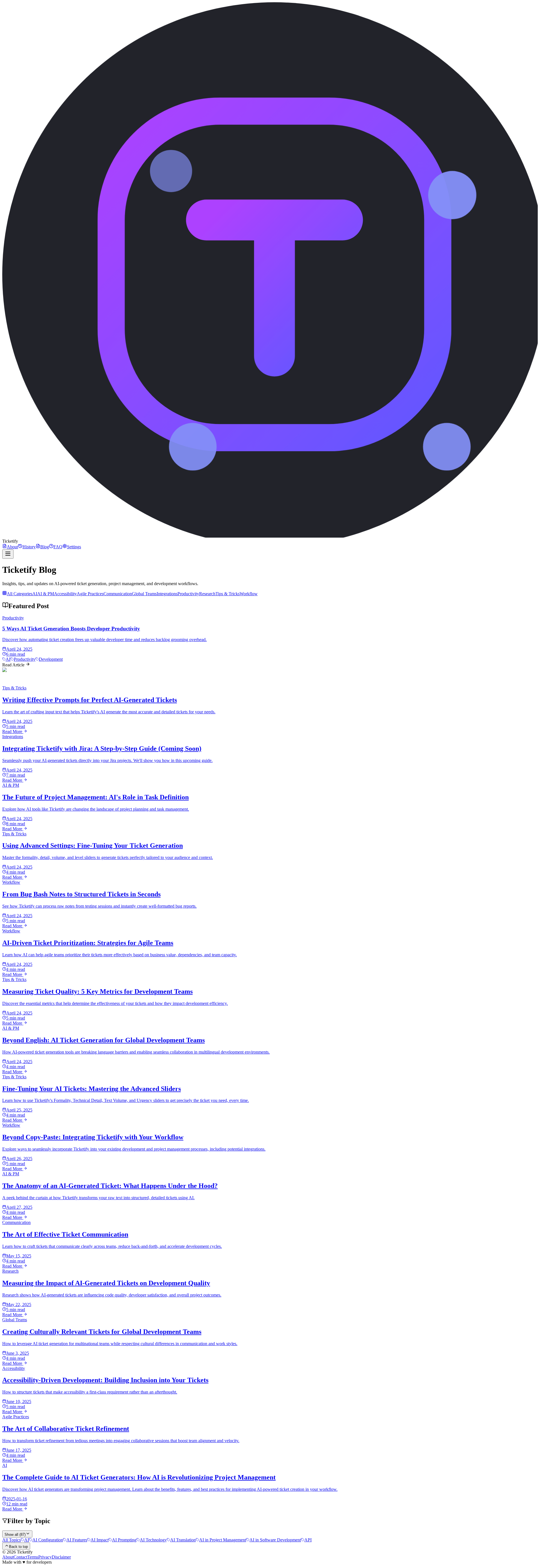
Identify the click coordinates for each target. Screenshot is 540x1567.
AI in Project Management (222, 1539)
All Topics (11, 1539)
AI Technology (153, 1539)
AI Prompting (124, 1539)
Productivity (188, 593)
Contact (20, 1557)
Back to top (18, 1547)
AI (34, 593)
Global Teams (144, 593)
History (29, 546)
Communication (118, 593)
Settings (74, 546)
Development (51, 659)
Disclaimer (61, 1557)
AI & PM (45, 593)
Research (207, 593)
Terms (32, 1557)
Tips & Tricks (227, 593)
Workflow (249, 593)
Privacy (45, 1557)
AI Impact (100, 1539)
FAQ (57, 546)
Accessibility (65, 593)
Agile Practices (90, 593)
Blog (44, 546)
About (12, 546)
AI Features (76, 1539)
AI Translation (183, 1539)
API (308, 1539)
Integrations (167, 593)
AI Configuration (47, 1539)
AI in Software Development (275, 1539)
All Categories (19, 593)
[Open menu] (8, 554)
